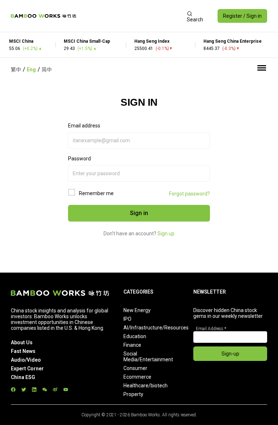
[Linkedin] (34, 389)
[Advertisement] (131, 16)
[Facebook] (13, 389)
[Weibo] (55, 389)
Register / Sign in (242, 16)
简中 (47, 69)
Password (79, 158)
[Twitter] (23, 389)
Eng (31, 69)
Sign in (139, 213)
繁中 (16, 69)
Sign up (165, 233)
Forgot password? (189, 194)
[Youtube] (65, 389)
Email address (84, 126)
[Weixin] (44, 389)
